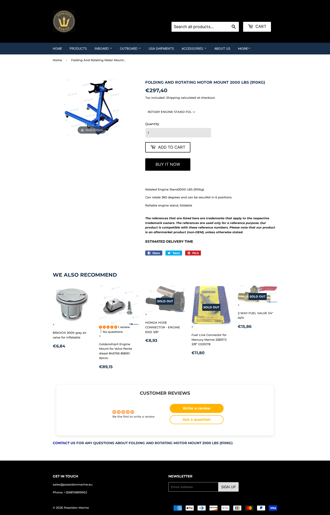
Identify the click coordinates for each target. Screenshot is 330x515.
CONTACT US (64, 443)
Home (57, 48)
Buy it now (168, 164)
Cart (260, 26)
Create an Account (230, 16)
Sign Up (228, 487)
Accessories (193, 48)
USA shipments (161, 48)
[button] (108, 327)
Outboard (129, 48)
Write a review (197, 408)
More (243, 49)
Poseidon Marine (76, 507)
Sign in (207, 16)
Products (78, 48)
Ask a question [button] (197, 419)
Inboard (102, 48)
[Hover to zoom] (91, 107)
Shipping (173, 97)
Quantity (152, 124)
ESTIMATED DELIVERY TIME (169, 242)
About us (222, 48)
